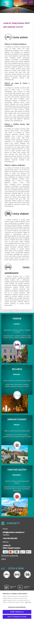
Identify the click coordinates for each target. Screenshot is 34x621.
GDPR (3, 559)
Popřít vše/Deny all (17, 612)
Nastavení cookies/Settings (17, 607)
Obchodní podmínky (9, 556)
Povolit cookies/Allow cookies (17, 616)
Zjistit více (28, 602)
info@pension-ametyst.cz (13, 532)
